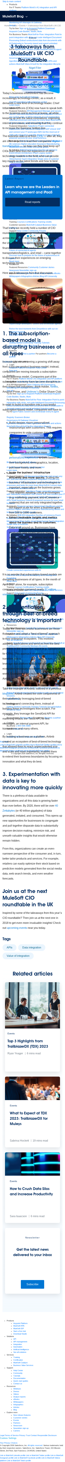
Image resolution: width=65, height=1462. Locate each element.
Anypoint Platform (20, 1323)
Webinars (17, 1389)
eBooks (16, 1399)
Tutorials (16, 1376)
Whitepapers (18, 1402)
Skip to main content (11, 1)
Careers (16, 1431)
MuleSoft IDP (18, 1328)
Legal (2, 1435)
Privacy (22, 1435)
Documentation (19, 1378)
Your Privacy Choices (9, 1443)
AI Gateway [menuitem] (36, 22)
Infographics (18, 1405)
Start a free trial (19, 1331)
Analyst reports (19, 1397)
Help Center (18, 1370)
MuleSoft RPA (18, 1326)
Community (17, 1373)
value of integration (18, 955)
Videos (16, 1394)
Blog (15, 1410)
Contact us (17, 1384)
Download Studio (20, 1334)
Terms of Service (12, 1435)
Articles (16, 1407)
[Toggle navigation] (26, 16)
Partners (16, 1423)
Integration (17, 1344)
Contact (34, 1435)
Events (32, 37)
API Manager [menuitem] (25, 22)
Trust (28, 1435)
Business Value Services (23, 1365)
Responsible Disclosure (47, 1435)
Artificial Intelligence (21, 1349)
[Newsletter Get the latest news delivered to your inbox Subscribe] (32, 1293)
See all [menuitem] (12, 25)
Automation (17, 1347)
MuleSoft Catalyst (20, 1363)
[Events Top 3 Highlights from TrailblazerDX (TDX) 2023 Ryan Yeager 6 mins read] (32, 1071)
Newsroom (17, 1426)
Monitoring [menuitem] (14, 22)
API (14, 1339)
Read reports (32, 202)
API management (20, 1342)
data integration (31, 947)
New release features (22, 1415)
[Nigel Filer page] (21, 73)
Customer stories (20, 1418)
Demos (16, 1391)
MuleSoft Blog (13, 16)
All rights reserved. (35, 1445)
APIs (9, 947)
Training (16, 1357)
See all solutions (19, 1352)
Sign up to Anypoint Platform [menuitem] (32, 28)
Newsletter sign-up (20, 1428)
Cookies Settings (8, 1438)
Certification (18, 1360)
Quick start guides (20, 1381)
